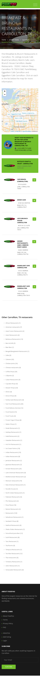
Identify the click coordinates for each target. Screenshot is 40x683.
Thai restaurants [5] (11, 558)
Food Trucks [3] (10, 416)
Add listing (7, 637)
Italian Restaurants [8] (12, 456)
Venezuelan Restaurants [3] (14, 570)
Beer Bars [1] (9, 347)
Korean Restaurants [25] (13, 469)
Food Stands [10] (11, 412)
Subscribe (8, 667)
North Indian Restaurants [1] (14, 493)
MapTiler (18, 131)
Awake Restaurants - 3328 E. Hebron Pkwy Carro (22, 244)
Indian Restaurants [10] (13, 452)
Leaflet (12, 131)
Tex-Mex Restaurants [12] (13, 553)
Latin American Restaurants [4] (15, 473)
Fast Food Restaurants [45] (14, 404)
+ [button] (4, 91)
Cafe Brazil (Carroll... (22, 121)
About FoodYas (8, 616)
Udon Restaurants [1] (12, 566)
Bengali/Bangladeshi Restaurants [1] (17, 351)
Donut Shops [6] (10, 396)
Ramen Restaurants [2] (13, 509)
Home (4, 40)
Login (5, 641)
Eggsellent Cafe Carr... (18, 114)
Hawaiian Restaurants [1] (13, 440)
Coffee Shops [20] (11, 372)
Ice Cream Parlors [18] (12, 448)
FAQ (4, 627)
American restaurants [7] (13, 327)
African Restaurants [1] (12, 323)
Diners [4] (8, 392)
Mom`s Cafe (18, 118)
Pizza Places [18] (10, 505)
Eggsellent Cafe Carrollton (23, 267)
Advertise (6, 633)
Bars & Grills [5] (10, 343)
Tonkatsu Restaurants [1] (13, 562)
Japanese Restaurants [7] (13, 465)
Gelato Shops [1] (10, 424)
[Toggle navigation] (35, 4)
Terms (5, 620)
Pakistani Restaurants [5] (13, 497)
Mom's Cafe (21, 200)
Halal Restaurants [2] (12, 436)
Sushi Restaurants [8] (12, 537)
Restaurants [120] (11, 513)
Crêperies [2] (9, 376)
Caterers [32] (9, 359)
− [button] (4, 94)
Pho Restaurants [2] (12, 501)
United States (14, 40)
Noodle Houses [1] (11, 489)
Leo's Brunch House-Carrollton (22, 220)
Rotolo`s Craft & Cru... (28, 113)
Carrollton (25, 40)
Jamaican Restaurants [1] (13, 460)
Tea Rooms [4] (10, 545)
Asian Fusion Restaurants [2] (14, 331)
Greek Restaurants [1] (12, 428)
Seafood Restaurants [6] (13, 525)
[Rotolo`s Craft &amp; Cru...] (28, 108)
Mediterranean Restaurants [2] (15, 477)
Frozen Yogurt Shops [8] (13, 420)
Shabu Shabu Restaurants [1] (15, 529)
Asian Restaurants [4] (12, 335)
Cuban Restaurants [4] (12, 380)
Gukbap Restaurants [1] (13, 432)
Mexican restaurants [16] (13, 481)
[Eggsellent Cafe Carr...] (17, 109)
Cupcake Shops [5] (11, 384)
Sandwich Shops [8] (11, 521)
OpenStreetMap (26, 131)
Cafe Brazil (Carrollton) (22, 180)
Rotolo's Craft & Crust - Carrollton (25, 162)
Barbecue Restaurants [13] (14, 339)
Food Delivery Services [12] (14, 408)
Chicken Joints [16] (11, 363)
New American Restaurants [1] (15, 485)
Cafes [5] (8, 355)
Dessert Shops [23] (11, 388)
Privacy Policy (8, 623)
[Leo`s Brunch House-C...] (14, 109)
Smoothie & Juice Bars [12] (14, 533)
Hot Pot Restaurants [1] (13, 444)
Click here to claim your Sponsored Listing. (23, 149)
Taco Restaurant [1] (11, 541)
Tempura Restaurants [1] (13, 550)
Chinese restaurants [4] (13, 367)
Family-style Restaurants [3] (14, 400)
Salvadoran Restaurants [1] (14, 517)
